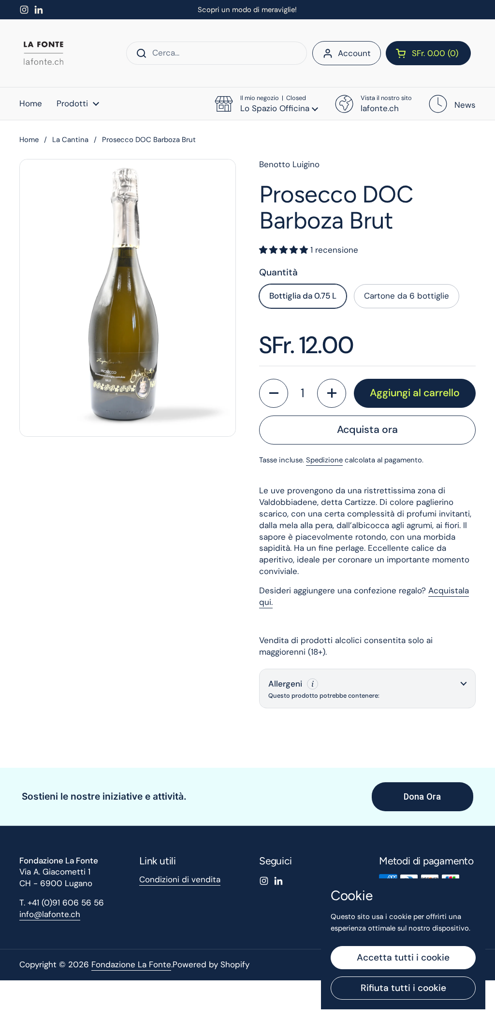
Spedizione (324, 460)
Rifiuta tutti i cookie (403, 988)
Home (29, 139)
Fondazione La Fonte (131, 964)
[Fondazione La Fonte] (43, 53)
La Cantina (70, 139)
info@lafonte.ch (49, 914)
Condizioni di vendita (179, 879)
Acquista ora (367, 429)
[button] (428, 53)
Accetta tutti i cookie (403, 957)
